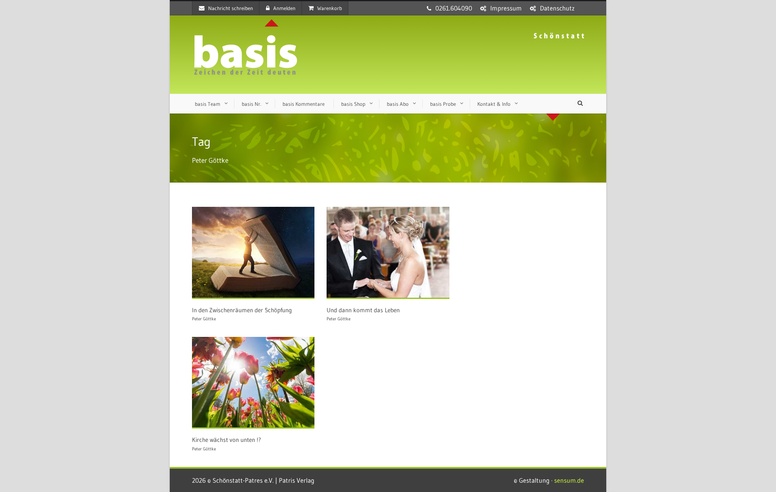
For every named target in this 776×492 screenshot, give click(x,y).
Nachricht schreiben (230, 8)
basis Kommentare (304, 104)
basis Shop (353, 104)
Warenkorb (329, 8)
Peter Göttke (204, 319)
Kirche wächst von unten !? (226, 440)
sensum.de (569, 480)
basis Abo (398, 104)
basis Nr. (251, 104)
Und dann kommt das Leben (364, 310)
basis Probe (443, 104)
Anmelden (284, 8)
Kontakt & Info (493, 104)
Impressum (506, 8)
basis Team (207, 104)
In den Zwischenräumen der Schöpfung (242, 310)
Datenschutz (557, 8)
